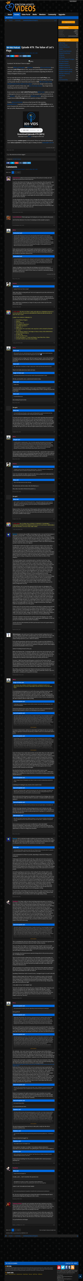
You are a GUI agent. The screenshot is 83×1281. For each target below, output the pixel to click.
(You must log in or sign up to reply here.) (47, 1230)
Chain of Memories (64, 47)
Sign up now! (68, 22)
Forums (16, 14)
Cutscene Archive (12, 1274)
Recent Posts (9, 17)
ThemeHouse (60, 1275)
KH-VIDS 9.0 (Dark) (11, 1263)
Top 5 (60, 77)
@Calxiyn (30, 67)
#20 (54, 1224)
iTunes (29, 136)
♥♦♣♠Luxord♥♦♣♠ (16, 1224)
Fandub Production (64, 53)
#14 (54, 674)
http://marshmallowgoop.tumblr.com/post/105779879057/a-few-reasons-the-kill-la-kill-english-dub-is (33, 1065)
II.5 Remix (62, 57)
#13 (54, 629)
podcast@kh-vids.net (47, 142)
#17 (54, 998)
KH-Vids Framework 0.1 (66, 1272)
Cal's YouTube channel (35, 86)
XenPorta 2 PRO (9, 1233)
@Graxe (12, 96)
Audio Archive (19, 1274)
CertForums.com (60, 1280)
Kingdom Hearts (63, 63)
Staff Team (35, 1274)
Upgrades (62, 14)
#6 (54, 342)
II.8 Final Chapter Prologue (66, 59)
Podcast (30, 1274)
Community (52, 14)
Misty (31, 53)
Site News (62, 75)
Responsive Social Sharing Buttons (64, 1278)
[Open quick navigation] (55, 20)
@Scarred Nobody (45, 67)
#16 (54, 896)
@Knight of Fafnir (36, 96)
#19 (54, 1198)
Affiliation (40, 1274)
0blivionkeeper (17, 634)
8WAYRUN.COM (24, 1233)
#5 (54, 306)
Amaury (14, 306)
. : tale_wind (15, 342)
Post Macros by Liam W (68, 1271)
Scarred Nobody (16, 225)
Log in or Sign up (73, 1)
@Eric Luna (41, 92)
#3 (54, 225)
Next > (19, 172)
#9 (54, 459)
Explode (14, 629)
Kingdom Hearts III (64, 67)
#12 (54, 529)
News (6, 1274)
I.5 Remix (61, 55)
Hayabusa (15, 998)
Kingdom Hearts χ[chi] (65, 71)
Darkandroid (15, 212)
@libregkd (21, 67)
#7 (54, 402)
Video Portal (26, 14)
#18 (54, 1163)
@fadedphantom (12, 104)
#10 (54, 491)
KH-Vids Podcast (17, 159)
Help (75, 1263)
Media (35, 14)
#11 (54, 518)
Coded (61, 49)
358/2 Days (62, 43)
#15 (54, 833)
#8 (54, 431)
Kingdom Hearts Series (65, 69)
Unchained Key (63, 79)
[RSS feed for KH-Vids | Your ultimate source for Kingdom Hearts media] (72, 1267)
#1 (54, 150)
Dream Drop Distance (65, 51)
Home (10, 14)
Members (42, 14)
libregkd (14, 431)
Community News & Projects (18, 53)
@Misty (15, 67)
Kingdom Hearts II (64, 65)
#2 (54, 212)
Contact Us (69, 1263)
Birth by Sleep (63, 45)
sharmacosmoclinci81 (73, 36)
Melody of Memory (64, 73)
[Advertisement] (31, 34)
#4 (54, 278)
